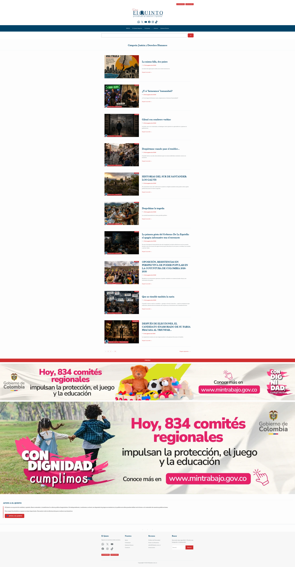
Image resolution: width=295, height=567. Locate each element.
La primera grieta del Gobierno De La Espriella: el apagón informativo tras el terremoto (165, 236)
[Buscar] (191, 35)
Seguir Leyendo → (147, 72)
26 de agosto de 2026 (149, 94)
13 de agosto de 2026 (149, 275)
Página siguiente (185, 351)
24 (115, 351)
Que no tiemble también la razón (158, 297)
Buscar (189, 547)
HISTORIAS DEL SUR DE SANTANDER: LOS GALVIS (164, 178)
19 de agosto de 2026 (149, 212)
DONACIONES (189, 4)
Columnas (147, 28)
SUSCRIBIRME (180, 4)
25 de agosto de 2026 (149, 123)
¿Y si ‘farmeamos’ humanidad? (157, 91)
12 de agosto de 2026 (149, 300)
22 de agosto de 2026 (149, 183)
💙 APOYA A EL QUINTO (14, 516)
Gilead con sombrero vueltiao (156, 119)
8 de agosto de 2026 (149, 333)
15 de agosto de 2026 (149, 241)
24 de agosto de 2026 (149, 152)
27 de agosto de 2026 (149, 65)
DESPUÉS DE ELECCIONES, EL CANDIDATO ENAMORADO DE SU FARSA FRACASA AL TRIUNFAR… (166, 326)
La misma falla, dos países (154, 62)
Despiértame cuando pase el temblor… (161, 149)
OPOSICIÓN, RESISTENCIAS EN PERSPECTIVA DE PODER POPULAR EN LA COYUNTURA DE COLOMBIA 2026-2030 (165, 267)
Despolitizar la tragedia (153, 208)
